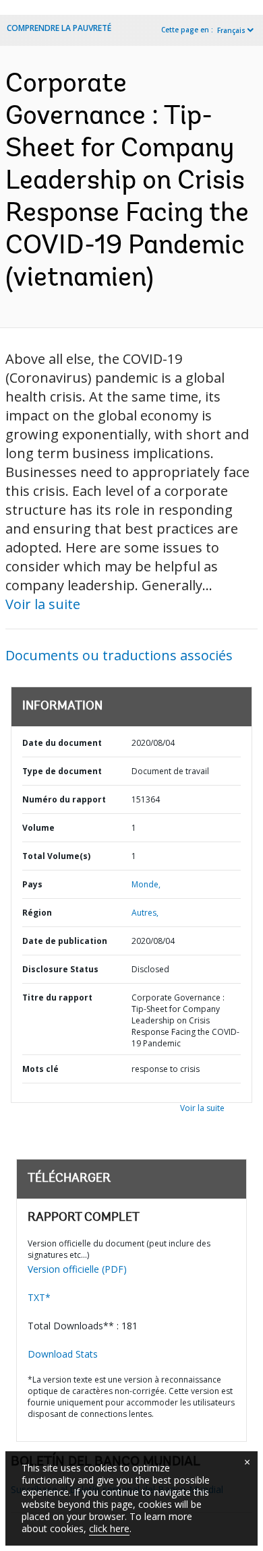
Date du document (62, 743)
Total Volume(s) (56, 856)
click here (109, 1528)
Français (231, 30)
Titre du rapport (57, 997)
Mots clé (40, 1069)
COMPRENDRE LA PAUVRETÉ (59, 28)
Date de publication (64, 941)
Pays (32, 884)
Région (37, 912)
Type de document (62, 771)
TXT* (39, 1297)
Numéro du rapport (64, 799)
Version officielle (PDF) (77, 1269)
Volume (38, 827)
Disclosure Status (60, 969)
